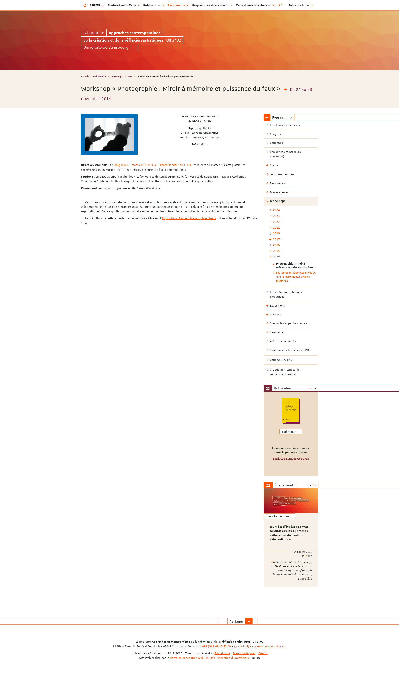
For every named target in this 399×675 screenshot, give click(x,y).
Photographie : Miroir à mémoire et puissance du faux (294, 266)
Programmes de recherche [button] (211, 5)
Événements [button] (177, 5)
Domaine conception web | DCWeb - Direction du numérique (210, 658)
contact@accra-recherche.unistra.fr (262, 646)
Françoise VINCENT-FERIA (175, 165)
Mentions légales (244, 653)
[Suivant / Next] (315, 388)
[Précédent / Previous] (310, 388)
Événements (99, 76)
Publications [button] (152, 5)
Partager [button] (236, 621)
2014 (129, 76)
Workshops (117, 76)
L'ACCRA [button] (95, 5)
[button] (280, 5)
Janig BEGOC (121, 165)
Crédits (263, 653)
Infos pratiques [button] (299, 5)
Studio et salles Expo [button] (122, 5)
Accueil (85, 76)
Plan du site (222, 653)
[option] (291, 434)
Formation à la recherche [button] (254, 5)
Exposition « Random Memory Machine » (189, 218)
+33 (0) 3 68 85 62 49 (216, 646)
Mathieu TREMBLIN (144, 165)
